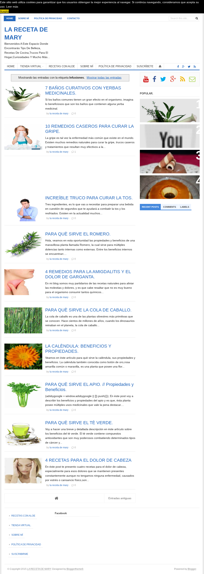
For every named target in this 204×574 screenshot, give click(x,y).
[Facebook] (156, 80)
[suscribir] (194, 80)
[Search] (197, 18)
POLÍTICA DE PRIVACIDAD (48, 18)
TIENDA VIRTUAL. (21, 525)
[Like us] (178, 67)
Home (9, 18)
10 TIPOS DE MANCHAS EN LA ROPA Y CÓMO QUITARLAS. (168, 130)
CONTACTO (73, 18)
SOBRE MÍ (23, 18)
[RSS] (184, 80)
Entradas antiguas (119, 498)
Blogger (192, 569)
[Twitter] (165, 80)
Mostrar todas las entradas (104, 77)
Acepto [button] (4, 11)
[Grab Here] (160, 66)
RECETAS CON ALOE (23, 515)
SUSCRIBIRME (19, 554)
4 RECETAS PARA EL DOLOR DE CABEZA (88, 460)
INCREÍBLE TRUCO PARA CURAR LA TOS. (89, 197)
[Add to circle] (183, 67)
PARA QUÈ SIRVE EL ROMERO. (78, 233)
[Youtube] (147, 80)
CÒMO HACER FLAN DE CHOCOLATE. (168, 154)
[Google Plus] (174, 80)
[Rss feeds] (194, 67)
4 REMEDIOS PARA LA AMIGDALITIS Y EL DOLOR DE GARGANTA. (88, 274)
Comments (169, 207)
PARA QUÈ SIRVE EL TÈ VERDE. (79, 422)
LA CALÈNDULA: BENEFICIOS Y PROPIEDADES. (78, 349)
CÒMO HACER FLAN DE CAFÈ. (163, 180)
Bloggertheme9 (75, 569)
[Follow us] (189, 67)
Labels (184, 207)
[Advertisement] (69, 176)
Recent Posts (150, 207)
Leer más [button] (12, 6)
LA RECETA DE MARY (39, 569)
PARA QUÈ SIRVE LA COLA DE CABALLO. (88, 309)
